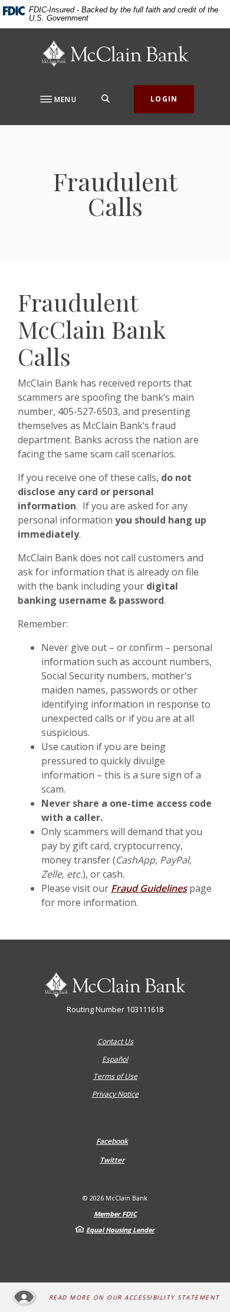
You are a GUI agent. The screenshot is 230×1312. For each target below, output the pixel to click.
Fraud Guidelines (149, 888)
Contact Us (115, 1041)
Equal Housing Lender (120, 1229)
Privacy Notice (115, 1094)
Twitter (112, 1160)
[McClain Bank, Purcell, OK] (115, 53)
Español (115, 1059)
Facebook (112, 1141)
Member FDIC (115, 1213)
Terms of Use (115, 1076)
